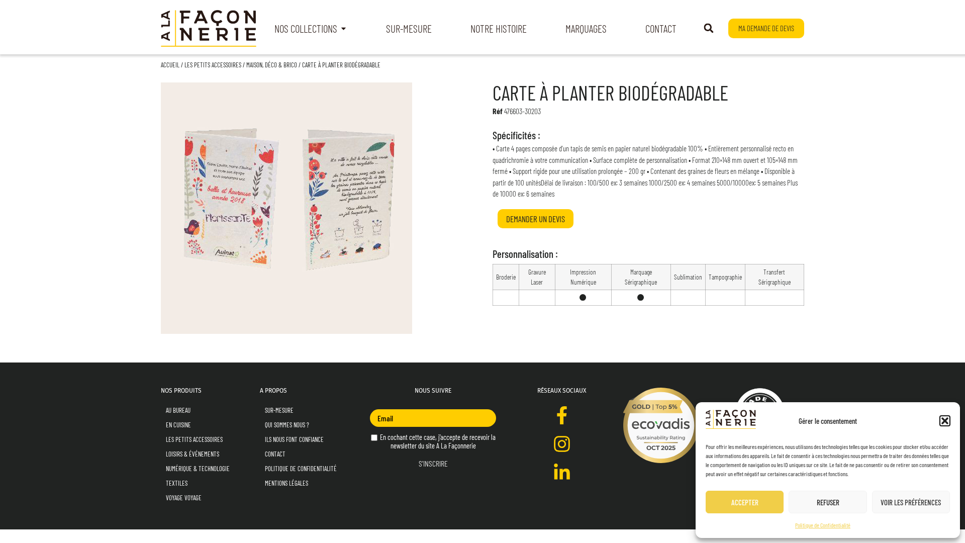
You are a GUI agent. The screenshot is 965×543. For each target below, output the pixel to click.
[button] (945, 421)
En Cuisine (178, 425)
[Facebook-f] (561, 415)
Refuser (828, 502)
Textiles (176, 483)
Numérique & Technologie (198, 469)
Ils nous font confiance (294, 439)
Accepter (744, 502)
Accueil (170, 65)
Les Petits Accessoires (212, 65)
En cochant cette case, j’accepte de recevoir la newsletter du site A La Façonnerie (437, 441)
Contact (275, 454)
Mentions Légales (286, 483)
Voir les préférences (911, 502)
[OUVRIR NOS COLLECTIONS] (343, 29)
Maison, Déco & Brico (271, 65)
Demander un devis (535, 219)
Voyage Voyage (184, 498)
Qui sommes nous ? (287, 425)
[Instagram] (561, 444)
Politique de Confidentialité (822, 524)
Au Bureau (178, 410)
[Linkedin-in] (561, 472)
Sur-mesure (279, 410)
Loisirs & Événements (192, 454)
